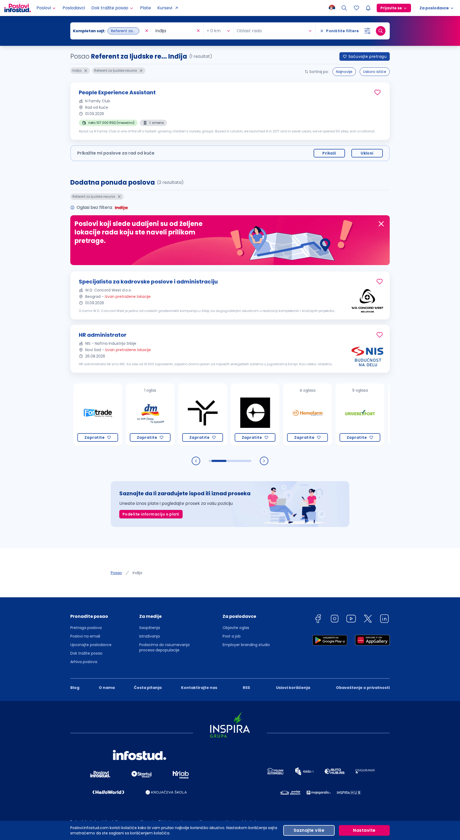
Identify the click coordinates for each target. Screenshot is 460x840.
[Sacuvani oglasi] (356, 8)
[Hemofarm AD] (288, 414)
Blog (74, 687)
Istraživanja (149, 636)
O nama (107, 687)
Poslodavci (74, 8)
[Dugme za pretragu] (380, 31)
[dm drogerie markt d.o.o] (130, 414)
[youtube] (351, 619)
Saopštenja (149, 627)
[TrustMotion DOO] (183, 414)
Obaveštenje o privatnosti (363, 687)
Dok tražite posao (86, 653)
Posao (116, 572)
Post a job (232, 636)
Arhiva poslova (83, 661)
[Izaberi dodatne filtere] (367, 31)
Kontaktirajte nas (199, 687)
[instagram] (334, 619)
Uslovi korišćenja (293, 687)
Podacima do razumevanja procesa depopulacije (164, 647)
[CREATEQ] (235, 414)
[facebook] (318, 619)
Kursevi (164, 8)
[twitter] (368, 619)
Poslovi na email (85, 636)
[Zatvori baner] (381, 224)
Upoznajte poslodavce (91, 644)
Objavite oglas (236, 627)
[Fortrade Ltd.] (78, 414)
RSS (246, 687)
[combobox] (108, 30)
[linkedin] (384, 619)
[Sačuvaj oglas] (377, 92)
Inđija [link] (137, 572)
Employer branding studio (246, 644)
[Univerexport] (340, 414)
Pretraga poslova (86, 627)
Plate (145, 8)
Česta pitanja (148, 687)
